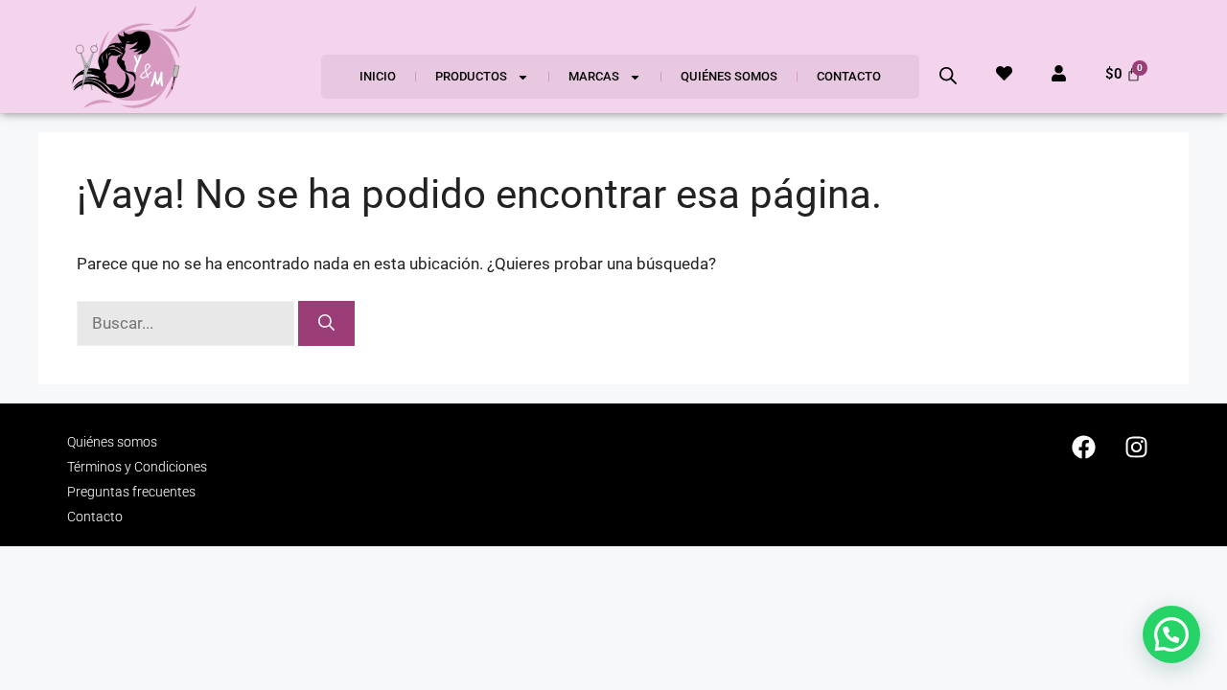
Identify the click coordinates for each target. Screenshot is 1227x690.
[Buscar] (326, 324)
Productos (471, 76)
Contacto (849, 76)
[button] (1171, 634)
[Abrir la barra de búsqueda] (948, 75)
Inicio (377, 76)
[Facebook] (1083, 447)
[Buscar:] (187, 323)
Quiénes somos (729, 76)
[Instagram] (1136, 447)
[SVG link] (134, 56)
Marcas (593, 76)
